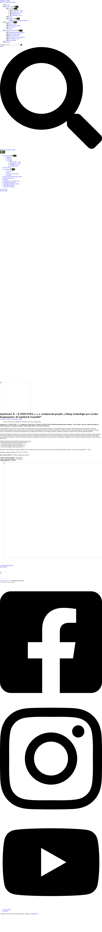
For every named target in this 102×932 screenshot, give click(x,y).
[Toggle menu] (14, 156)
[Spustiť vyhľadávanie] (21, 45)
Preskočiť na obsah (5, 0)
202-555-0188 (3, 190)
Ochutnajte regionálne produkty (11, 183)
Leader (8, 172)
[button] (14, 6)
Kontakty (5, 179)
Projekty (8, 158)
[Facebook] (51, 699)
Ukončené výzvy (14, 166)
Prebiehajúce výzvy (14, 164)
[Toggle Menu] (16, 7)
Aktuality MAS (7, 155)
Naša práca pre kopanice (12, 173)
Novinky (8, 175)
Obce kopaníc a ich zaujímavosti (11, 181)
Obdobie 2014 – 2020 (15, 163)
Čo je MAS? (6, 169)
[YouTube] (51, 907)
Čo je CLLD (9, 171)
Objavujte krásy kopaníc (9, 182)
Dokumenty (9, 157)
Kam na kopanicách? (8, 178)
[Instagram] (51, 816)
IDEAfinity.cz (34, 913)
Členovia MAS (7, 167)
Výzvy (8, 160)
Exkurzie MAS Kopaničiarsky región (12, 176)
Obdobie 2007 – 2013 (15, 161)
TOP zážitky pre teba (8, 185)
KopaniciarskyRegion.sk (5, 580)
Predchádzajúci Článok (6, 565)
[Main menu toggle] (2, 152)
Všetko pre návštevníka (9, 186)
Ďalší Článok (4, 567)
